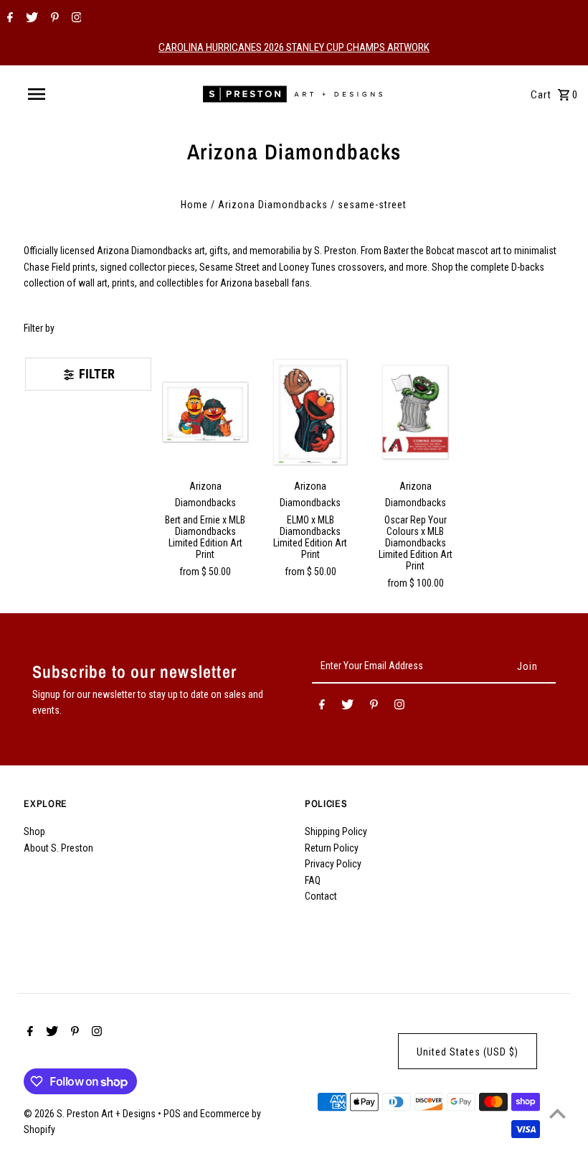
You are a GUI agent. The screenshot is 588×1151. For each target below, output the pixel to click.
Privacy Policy (333, 864)
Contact (321, 896)
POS (172, 1113)
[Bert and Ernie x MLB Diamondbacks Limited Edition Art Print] (206, 412)
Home (194, 204)
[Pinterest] (53, 18)
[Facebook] (8, 18)
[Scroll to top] (557, 1113)
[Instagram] (75, 18)
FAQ (313, 880)
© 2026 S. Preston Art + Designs (91, 1113)
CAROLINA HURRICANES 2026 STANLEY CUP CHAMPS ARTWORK (294, 47)
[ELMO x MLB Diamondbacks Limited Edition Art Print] (310, 412)
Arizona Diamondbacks (273, 204)
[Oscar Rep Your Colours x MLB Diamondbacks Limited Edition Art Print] (416, 412)
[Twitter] (30, 18)
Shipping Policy (336, 831)
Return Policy (332, 848)
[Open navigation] (66, 94)
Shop (34, 831)
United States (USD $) (467, 1052)
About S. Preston (58, 848)
